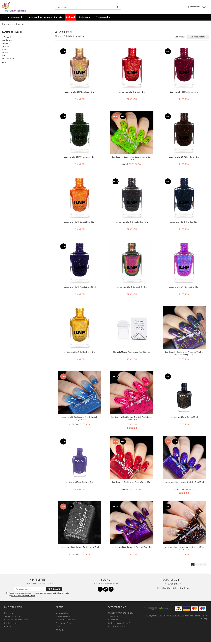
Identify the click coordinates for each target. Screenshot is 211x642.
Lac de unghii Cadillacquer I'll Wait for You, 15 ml (132, 547)
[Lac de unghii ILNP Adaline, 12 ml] (184, 67)
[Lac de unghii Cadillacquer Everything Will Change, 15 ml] (79, 392)
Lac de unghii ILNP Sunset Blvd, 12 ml (79, 222)
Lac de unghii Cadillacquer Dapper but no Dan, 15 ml (132, 158)
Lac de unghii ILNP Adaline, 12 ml (184, 92)
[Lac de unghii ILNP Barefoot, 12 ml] (79, 67)
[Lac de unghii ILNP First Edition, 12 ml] (79, 262)
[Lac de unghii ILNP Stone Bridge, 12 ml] (131, 197)
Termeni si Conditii (12, 616)
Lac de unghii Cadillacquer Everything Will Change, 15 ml (79, 418)
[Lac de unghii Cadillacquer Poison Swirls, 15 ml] (131, 457)
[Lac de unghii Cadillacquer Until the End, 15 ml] (184, 457)
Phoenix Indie (8, 58)
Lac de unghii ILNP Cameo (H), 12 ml (132, 287)
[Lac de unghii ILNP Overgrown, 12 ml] (79, 132)
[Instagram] (111, 589)
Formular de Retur (64, 623)
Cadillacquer (7, 40)
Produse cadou (103, 17)
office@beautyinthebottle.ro (174, 588)
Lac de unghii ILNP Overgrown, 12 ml (79, 157)
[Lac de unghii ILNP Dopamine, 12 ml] (184, 262)
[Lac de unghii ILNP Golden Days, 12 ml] (79, 327)
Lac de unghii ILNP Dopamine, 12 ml (184, 287)
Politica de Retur (63, 616)
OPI (3, 55)
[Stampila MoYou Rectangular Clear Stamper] (131, 327)
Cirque (5, 43)
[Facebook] (100, 589)
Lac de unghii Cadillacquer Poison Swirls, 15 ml (131, 482)
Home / (6, 24)
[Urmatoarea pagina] (205, 564)
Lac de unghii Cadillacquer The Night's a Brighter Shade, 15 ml (131, 418)
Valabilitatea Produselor (66, 619)
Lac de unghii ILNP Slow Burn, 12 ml (184, 157)
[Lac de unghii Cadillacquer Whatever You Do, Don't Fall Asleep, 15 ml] (184, 327)
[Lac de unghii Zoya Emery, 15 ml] (184, 392)
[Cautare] (118, 7)
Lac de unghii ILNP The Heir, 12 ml (184, 222)
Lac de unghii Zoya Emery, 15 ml (184, 417)
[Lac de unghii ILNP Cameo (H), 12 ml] (131, 262)
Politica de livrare (11, 623)
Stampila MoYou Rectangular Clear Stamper (131, 352)
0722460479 (174, 584)
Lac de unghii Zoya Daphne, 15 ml (79, 482)
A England (6, 37)
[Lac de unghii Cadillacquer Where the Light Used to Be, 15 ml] (184, 522)
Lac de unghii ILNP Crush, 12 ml (132, 92)
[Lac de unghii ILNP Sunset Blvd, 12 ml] (79, 197)
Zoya (4, 62)
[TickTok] (105, 589)
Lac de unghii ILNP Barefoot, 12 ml (79, 92)
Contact (7, 626)
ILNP (4, 49)
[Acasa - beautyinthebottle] (16, 7)
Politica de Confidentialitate (23, 595)
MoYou (5, 52)
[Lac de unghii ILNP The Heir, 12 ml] (184, 197)
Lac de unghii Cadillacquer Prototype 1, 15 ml (80, 547)
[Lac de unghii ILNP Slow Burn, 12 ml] (184, 132)
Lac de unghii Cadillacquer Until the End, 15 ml (184, 482)
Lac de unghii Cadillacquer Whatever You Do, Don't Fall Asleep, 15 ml (184, 353)
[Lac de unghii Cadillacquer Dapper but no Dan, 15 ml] (131, 132)
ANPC (58, 626)
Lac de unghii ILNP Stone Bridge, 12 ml (132, 222)
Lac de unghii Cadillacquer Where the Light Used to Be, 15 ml (184, 548)
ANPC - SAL (60, 630)
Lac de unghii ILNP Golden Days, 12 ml (79, 352)
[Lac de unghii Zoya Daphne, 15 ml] (79, 457)
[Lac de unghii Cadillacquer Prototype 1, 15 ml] (79, 522)
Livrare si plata (62, 613)
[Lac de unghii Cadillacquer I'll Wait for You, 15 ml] (131, 522)
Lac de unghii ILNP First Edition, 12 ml (80, 287)
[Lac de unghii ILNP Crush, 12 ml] (131, 67)
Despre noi (8, 613)
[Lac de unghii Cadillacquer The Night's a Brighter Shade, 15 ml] (131, 392)
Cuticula (5, 46)
